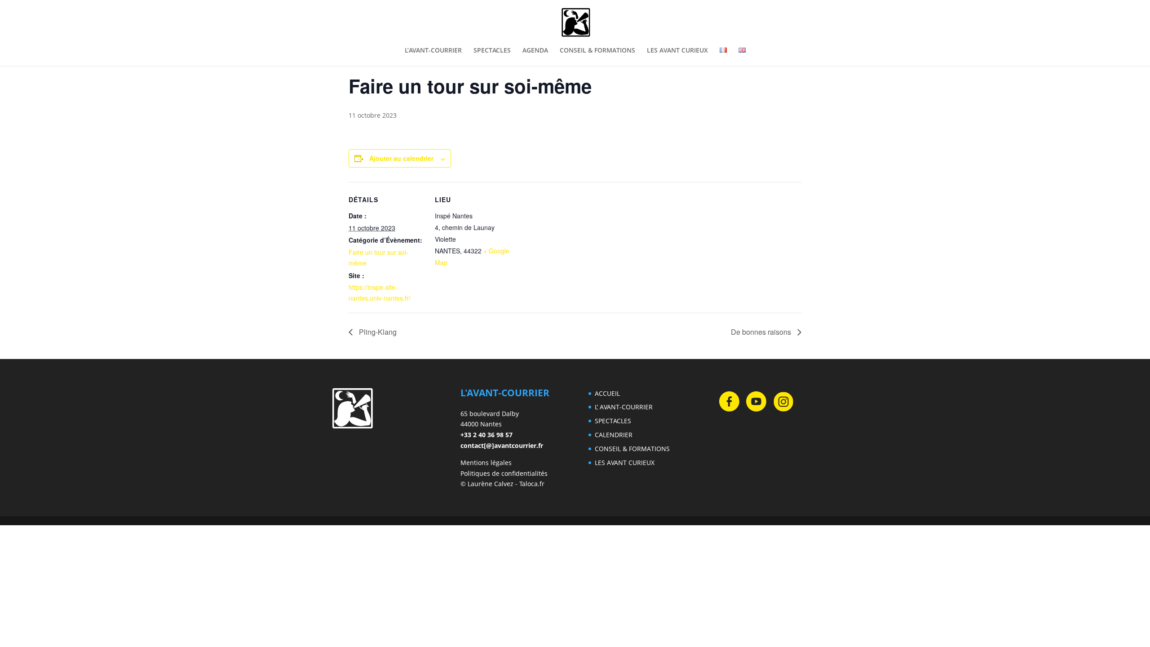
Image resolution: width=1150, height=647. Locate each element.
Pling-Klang (377, 332)
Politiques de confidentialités (504, 473)
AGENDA (535, 50)
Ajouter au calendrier (401, 158)
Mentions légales (486, 462)
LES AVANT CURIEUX (677, 50)
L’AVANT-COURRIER (433, 50)
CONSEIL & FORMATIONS (597, 50)
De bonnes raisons (762, 332)
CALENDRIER (613, 434)
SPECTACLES (492, 50)
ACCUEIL (607, 393)
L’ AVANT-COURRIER (624, 407)
